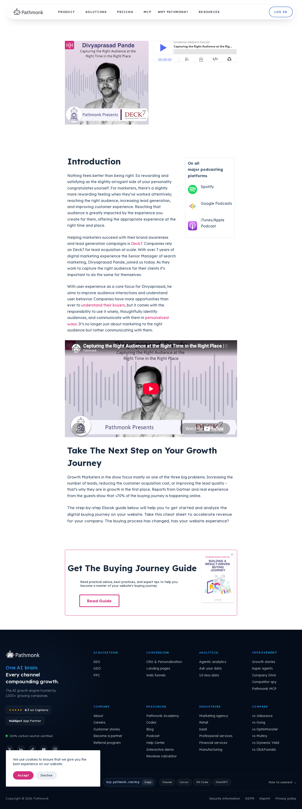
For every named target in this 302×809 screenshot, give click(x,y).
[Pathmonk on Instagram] (55, 749)
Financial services (213, 743)
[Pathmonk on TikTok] (32, 749)
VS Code (202, 782)
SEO (96, 662)
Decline (46, 775)
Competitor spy (264, 682)
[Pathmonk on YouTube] (44, 749)
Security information (224, 798)
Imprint (264, 798)
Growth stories (263, 662)
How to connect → (282, 782)
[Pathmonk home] (24, 654)
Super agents (262, 668)
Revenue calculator (161, 756)
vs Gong (258, 722)
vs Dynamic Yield (265, 743)
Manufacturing (210, 749)
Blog (150, 729)
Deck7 (136, 243)
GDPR (249, 798)
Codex (151, 722)
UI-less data (209, 675)
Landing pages (158, 668)
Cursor (184, 782)
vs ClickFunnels (264, 749)
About (98, 716)
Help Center (155, 743)
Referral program (107, 743)
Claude (167, 782)
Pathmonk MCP (264, 689)
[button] (99, 601)
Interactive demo (160, 749)
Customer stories (106, 729)
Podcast (152, 736)
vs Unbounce (262, 716)
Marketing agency (213, 716)
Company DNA (264, 675)
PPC (96, 675)
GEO (97, 668)
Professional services (215, 736)
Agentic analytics (212, 662)
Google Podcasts (216, 203)
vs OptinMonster (265, 729)
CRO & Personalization (164, 662)
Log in (280, 12)
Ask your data (210, 668)
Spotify (207, 186)
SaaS (203, 729)
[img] (29, 12)
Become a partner (107, 736)
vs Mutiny (259, 736)
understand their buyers (103, 305)
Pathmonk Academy (162, 716)
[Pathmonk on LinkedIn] (21, 749)
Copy (147, 782)
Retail (203, 722)
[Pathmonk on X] (10, 749)
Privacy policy (285, 798)
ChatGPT (222, 782)
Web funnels (156, 675)
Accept (23, 775)
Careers (99, 722)
